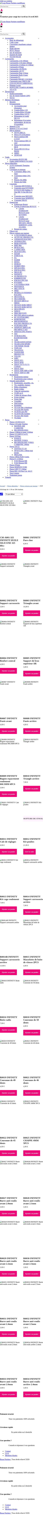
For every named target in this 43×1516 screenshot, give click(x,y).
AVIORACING (20, 241)
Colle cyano (14, 42)
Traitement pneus (16, 475)
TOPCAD (18, 348)
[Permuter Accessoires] (38, 38)
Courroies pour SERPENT (24, 198)
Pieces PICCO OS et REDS (21, 150)
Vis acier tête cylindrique (23, 408)
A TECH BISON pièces (23, 235)
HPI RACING (19, 268)
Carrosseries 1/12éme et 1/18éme (21, 65)
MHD (16, 291)
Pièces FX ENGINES (22, 135)
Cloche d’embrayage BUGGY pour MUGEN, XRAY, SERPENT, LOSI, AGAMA (25, 222)
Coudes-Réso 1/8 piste (22, 112)
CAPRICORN (19, 250)
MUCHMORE (19, 299)
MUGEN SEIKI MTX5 (23, 307)
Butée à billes (19, 389)
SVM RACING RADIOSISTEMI (20, 337)
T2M (16, 340)
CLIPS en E (18, 393)
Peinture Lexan (15, 85)
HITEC (17, 262)
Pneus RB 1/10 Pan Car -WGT (21, 471)
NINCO (17, 311)
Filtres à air (14, 231)
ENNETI (17, 438)
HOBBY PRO (19, 266)
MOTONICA (19, 297)
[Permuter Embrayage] (38, 202)
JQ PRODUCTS (20, 276)
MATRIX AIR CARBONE (19, 427)
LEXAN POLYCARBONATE (21, 83)
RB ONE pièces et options (23, 315)
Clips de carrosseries (21, 391)
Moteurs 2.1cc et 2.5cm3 (19, 128)
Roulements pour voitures (23, 379)
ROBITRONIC (20, 319)
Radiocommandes (16, 94)
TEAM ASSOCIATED (22, 342)
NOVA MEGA (19, 133)
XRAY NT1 (18, 360)
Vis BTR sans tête (20, 412)
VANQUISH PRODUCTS (19, 353)
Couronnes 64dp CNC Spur (22, 177)
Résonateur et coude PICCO (21, 117)
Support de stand (16, 55)
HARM (17, 260)
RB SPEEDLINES (21, 430)
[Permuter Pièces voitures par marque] (38, 233)
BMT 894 (17, 245)
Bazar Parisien (5, 1459)
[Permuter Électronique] (38, 92)
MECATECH (19, 289)
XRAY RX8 (18, 362)
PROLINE (18, 455)
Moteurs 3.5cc (15, 126)
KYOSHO (18, 282)
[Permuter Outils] (38, 157)
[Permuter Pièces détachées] (38, 163)
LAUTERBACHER (21, 284)
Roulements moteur (21, 377)
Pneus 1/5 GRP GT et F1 (19, 434)
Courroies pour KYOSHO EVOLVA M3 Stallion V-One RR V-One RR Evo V (23, 191)
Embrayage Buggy (21, 204)
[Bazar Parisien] (12, 3)
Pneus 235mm (15, 465)
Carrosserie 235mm (17, 67)
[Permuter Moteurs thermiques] (38, 100)
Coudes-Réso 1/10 (21, 110)
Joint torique (18, 403)
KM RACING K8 (21, 280)
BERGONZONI (20, 243)
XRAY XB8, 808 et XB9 (23, 371)
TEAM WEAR (15, 57)
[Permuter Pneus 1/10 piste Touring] (38, 424)
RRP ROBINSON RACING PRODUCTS (23, 322)
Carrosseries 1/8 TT (17, 71)
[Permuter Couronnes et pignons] (38, 170)
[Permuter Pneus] (38, 420)
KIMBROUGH (20, 278)
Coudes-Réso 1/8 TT (21, 114)
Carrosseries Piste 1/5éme (19, 73)
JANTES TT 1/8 (20, 449)
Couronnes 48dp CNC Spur (22, 173)
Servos (12, 98)
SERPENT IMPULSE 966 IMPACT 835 (22, 329)
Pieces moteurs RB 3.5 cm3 (22, 142)
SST (15, 334)
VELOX (17, 356)
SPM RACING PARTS (23, 332)
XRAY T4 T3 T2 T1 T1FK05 (21, 365)
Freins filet (18, 399)
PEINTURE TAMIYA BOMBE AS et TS (21, 89)
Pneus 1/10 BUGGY (17, 422)
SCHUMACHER (20, 325)
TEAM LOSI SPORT (22, 344)
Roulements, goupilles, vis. (24, 383)
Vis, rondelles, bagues (22, 385)
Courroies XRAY (20, 200)
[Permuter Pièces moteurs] (38, 131)
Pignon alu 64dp (20, 182)
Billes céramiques (20, 387)
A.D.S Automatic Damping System (19, 166)
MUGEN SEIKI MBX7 (23, 305)
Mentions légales (11, 1455)
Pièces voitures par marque (28, 486)
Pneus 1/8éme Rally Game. (19, 457)
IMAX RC (18, 272)
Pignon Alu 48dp (20, 180)
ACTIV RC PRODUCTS (23, 237)
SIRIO (16, 153)
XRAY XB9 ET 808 (21, 373)
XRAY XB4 (18, 369)
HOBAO (17, 264)
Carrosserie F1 (15, 77)
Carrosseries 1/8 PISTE (18, 69)
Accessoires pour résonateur (20, 107)
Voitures (8, 477)
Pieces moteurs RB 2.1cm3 (21, 138)
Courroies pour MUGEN (23, 196)
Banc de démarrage (17, 40)
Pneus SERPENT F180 (18, 467)
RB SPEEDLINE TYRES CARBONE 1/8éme (24, 443)
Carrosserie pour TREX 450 (20, 81)
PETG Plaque (15, 51)
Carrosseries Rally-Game (19, 75)
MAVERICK (19, 286)
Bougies (13, 102)
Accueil (2, 486)
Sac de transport (15, 53)
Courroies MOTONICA (23, 186)
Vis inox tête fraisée (21, 416)
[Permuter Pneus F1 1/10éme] (38, 459)
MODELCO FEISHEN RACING (23, 294)
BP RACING (19, 247)
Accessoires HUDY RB (18, 159)
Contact (8, 1451)
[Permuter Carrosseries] (38, 59)
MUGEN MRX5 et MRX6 (21, 302)
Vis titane (17, 418)
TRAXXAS (18, 350)
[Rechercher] (23, 6)
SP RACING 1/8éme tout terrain (23, 452)
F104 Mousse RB (20, 463)
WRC (16, 358)
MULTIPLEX (19, 309)
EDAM (17, 254)
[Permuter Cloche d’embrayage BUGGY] (38, 207)
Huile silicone (15, 48)
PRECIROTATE (20, 313)
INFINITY (18, 274)
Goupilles (17, 401)
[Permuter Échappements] (38, 104)
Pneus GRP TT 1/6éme (18, 469)
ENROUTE (18, 256)
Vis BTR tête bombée (22, 414)
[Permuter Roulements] (38, 375)
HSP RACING (19, 270)
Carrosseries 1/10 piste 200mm (21, 63)
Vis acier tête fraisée (21, 410)
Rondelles (17, 405)
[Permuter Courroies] (38, 184)
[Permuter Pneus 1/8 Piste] (38, 436)
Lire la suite (29, 852)
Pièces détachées (12, 486)
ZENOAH (18, 155)
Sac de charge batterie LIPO (20, 96)
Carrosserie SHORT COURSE (21, 79)
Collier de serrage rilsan (22, 395)
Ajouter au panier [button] (8, 556)
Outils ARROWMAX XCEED (21, 161)
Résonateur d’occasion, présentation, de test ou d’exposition (22, 122)
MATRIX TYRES (21, 440)
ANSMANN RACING (22, 239)
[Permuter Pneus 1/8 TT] (38, 447)
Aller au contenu (6, 1)
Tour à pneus (14, 473)
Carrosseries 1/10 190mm (19, 61)
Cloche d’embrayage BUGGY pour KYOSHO (24, 212)
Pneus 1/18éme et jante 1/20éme (21, 432)
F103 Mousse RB (20, 461)
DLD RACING (20, 252)
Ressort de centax (20, 229)
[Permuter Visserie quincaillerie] (38, 381)
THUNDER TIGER (21, 346)
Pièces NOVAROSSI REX (22, 146)
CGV (7, 1453)
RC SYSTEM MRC (21, 317)
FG (15, 258)
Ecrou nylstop (19, 397)
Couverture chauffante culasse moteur (20, 45)
